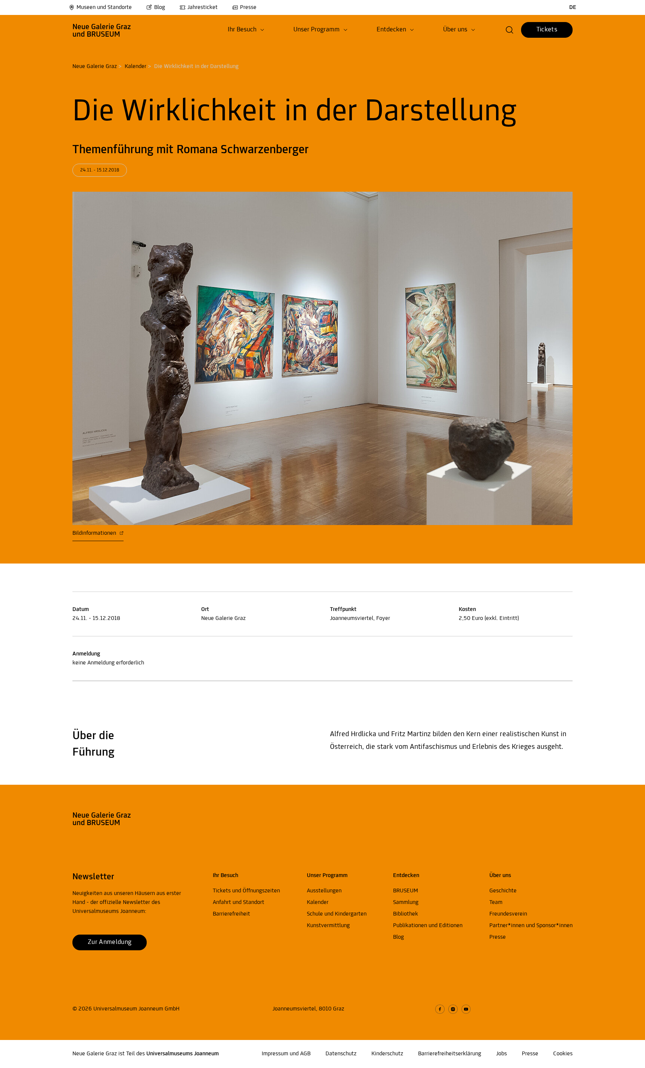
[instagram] (453, 1009)
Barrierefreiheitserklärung (449, 1054)
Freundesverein (508, 914)
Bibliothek (405, 914)
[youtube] (466, 1009)
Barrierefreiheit (231, 914)
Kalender (135, 67)
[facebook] (440, 1009)
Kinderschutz (387, 1054)
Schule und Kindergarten (337, 914)
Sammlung (405, 902)
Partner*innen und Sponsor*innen (531, 926)
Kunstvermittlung (328, 926)
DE (572, 7)
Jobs (501, 1054)
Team (495, 902)
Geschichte (503, 891)
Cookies (563, 1054)
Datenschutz (340, 1054)
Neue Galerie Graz (94, 67)
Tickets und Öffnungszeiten (246, 891)
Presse (248, 7)
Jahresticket (202, 7)
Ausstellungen (324, 891)
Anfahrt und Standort (238, 902)
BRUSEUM (405, 891)
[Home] (101, 29)
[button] (246, 30)
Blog (159, 7)
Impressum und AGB (286, 1054)
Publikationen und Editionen (427, 926)
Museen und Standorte (104, 7)
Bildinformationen (95, 533)
